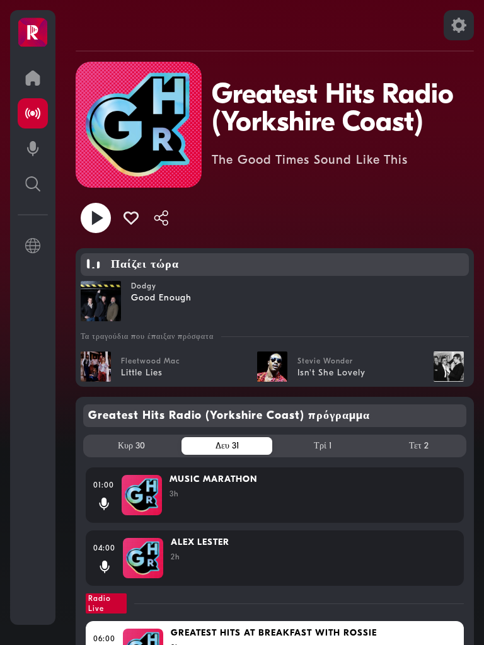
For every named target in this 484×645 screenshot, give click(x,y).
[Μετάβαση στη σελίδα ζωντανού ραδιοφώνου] (33, 113)
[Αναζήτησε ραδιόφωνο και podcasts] (33, 184)
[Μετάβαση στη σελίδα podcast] (33, 149)
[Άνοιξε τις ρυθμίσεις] (459, 25)
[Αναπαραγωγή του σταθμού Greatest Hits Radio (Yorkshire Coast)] (96, 218)
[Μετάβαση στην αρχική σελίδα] (33, 78)
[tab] (131, 446)
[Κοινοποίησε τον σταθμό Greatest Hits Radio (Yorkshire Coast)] (161, 218)
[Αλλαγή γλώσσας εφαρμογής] (33, 246)
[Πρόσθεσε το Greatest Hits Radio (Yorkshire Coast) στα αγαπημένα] (131, 218)
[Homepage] (33, 33)
